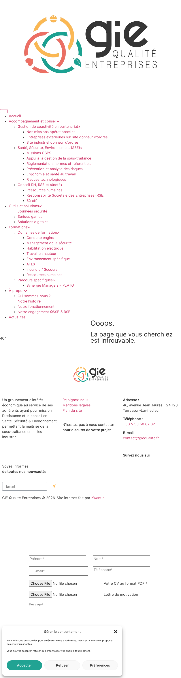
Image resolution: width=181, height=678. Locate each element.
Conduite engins (40, 237)
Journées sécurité (32, 211)
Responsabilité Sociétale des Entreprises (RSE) (65, 195)
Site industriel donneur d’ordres (52, 142)
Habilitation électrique (44, 248)
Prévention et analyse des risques (54, 169)
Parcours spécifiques (35, 280)
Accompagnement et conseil (33, 121)
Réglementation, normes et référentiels (58, 163)
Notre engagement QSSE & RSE (44, 312)
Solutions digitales (33, 222)
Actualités (17, 317)
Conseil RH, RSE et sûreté (39, 184)
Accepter (24, 665)
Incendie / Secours (41, 269)
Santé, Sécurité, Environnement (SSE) (49, 147)
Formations (18, 227)
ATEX (30, 264)
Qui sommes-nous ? (34, 296)
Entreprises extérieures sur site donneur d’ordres (66, 137)
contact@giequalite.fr (141, 438)
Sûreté (31, 200)
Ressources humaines (44, 190)
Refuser (62, 665)
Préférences (100, 665)
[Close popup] (90, 677)
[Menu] (4, 111)
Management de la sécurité (49, 243)
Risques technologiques (46, 179)
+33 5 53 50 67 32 (139, 424)
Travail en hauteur (41, 253)
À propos (16, 290)
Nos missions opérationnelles (50, 132)
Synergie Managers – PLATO (50, 285)
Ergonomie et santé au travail (51, 174)
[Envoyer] (54, 486)
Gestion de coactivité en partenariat (48, 126)
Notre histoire (29, 301)
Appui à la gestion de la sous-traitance (58, 158)
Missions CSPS (38, 153)
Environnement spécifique (48, 259)
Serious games (30, 216)
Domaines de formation (37, 232)
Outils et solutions (24, 206)
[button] (115, 631)
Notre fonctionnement (36, 306)
